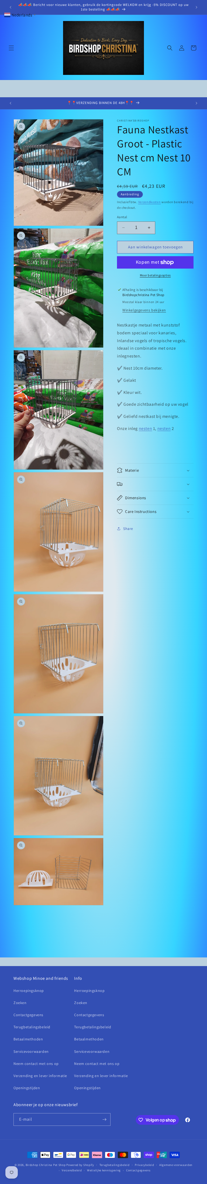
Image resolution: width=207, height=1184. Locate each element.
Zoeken (20, 1002)
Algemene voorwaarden (175, 1165)
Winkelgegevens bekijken (144, 310)
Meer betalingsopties (155, 275)
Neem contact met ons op (36, 1063)
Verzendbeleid (72, 1170)
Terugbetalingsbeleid (31, 1027)
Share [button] (128, 528)
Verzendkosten (149, 202)
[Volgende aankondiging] (196, 7)
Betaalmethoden (28, 1039)
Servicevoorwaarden (31, 1051)
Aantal (122, 217)
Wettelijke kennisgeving (104, 1170)
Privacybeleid (144, 1165)
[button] (11, 48)
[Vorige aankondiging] (10, 7)
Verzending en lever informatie (40, 1075)
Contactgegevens (28, 1014)
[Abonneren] (104, 1119)
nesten (145, 428)
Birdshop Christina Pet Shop (46, 1165)
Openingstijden (26, 1087)
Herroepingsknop (28, 990)
